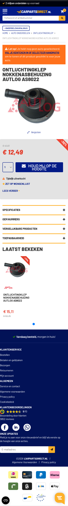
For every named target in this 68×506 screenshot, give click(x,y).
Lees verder (10, 191)
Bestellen (5, 355)
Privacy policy (7, 397)
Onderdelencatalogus (16, 28)
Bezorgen (5, 365)
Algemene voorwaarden (12, 392)
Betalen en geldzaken (11, 360)
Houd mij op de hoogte (41, 167)
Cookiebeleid (7, 402)
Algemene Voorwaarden (24, 462)
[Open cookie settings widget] (6, 500)
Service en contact (10, 386)
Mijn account (7, 376)
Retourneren (6, 370)
